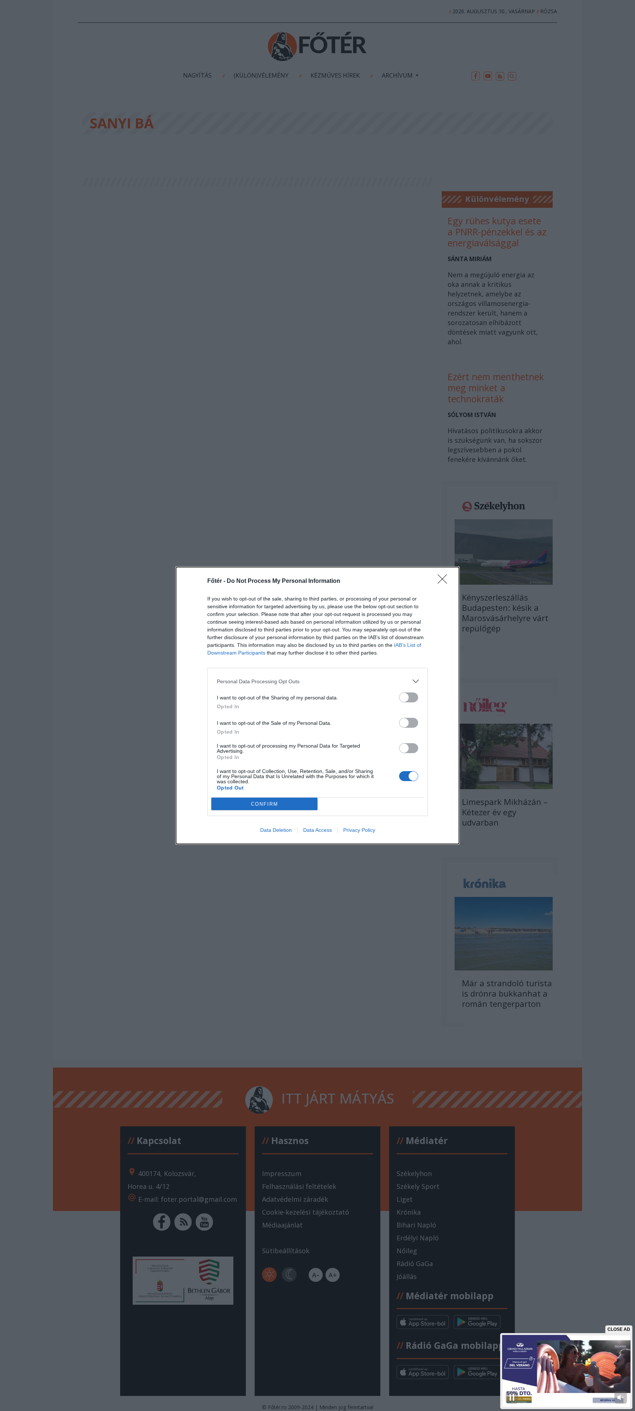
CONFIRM (264, 804)
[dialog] (317, 705)
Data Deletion (276, 830)
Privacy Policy (359, 830)
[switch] (408, 697)
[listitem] (317, 681)
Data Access (317, 830)
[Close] (445, 581)
